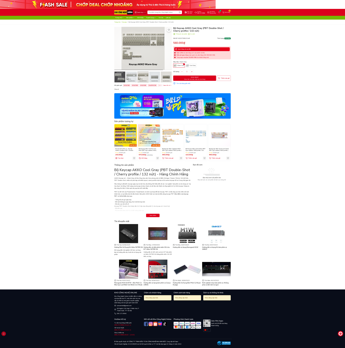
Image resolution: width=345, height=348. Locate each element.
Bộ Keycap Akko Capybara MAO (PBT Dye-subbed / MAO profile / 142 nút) (171, 150)
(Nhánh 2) (122, 330)
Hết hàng (144, 158)
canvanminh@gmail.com (124, 306)
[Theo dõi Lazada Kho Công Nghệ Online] (160, 324)
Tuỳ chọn (120, 158)
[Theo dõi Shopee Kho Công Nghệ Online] (155, 324)
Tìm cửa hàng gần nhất (183, 83)
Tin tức (160, 18)
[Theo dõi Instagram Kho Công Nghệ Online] (151, 324)
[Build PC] (172, 106)
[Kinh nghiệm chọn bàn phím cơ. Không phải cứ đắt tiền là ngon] (216, 269)
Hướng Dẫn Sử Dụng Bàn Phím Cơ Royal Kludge (187, 284)
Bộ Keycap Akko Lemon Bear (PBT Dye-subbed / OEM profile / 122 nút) (195, 150)
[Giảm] (182, 71)
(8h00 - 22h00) (124, 335)
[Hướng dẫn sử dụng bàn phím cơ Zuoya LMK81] (158, 269)
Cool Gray (192, 65)
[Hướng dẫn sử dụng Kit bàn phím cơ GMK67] (216, 233)
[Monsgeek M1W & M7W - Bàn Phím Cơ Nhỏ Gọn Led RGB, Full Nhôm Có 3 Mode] (128, 269)
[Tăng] (192, 71)
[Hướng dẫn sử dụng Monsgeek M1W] (187, 233)
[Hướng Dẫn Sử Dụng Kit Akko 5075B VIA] (128, 233)
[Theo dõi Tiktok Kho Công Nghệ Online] (165, 324)
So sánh (192, 34)
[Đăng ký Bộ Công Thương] (224, 343)
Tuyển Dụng (150, 18)
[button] (169, 48)
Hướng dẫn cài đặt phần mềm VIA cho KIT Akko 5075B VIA (157, 248)
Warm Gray (180, 65)
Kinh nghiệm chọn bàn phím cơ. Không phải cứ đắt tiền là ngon (215, 284)
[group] (143, 48)
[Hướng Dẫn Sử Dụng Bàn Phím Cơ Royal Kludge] (187, 269)
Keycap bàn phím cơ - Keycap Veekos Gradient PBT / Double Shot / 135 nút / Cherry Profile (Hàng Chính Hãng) (124, 150)
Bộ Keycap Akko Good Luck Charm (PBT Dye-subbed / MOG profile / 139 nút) (219, 150)
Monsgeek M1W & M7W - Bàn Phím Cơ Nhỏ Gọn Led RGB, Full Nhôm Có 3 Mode (128, 284)
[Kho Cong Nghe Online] (108, 4)
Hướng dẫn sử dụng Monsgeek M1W (185, 247)
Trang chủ (118, 18)
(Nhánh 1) (122, 325)
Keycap (124, 22)
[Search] (180, 12)
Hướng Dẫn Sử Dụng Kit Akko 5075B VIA (128, 247)
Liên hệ (168, 18)
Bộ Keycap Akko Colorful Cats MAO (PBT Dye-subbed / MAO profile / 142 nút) (147, 150)
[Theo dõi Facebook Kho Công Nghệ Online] (146, 324)
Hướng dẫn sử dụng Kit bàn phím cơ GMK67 (214, 248)
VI (207, 330)
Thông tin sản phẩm (181, 34)
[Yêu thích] (169, 30)
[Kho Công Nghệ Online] (123, 12)
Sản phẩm (129, 18)
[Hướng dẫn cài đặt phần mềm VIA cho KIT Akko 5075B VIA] (158, 233)
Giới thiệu (140, 18)
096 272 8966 (121, 314)
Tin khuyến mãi (121, 221)
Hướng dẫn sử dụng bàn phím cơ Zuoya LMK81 (157, 284)
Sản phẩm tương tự (123, 121)
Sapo (176, 342)
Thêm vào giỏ (169, 158)
